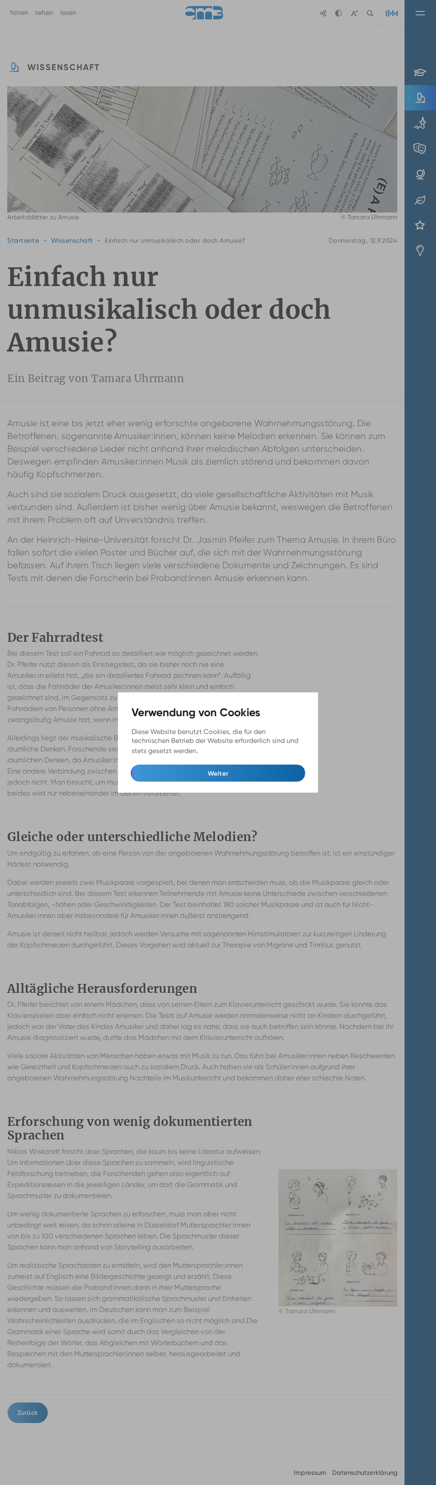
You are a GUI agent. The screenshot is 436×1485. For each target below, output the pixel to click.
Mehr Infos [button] (217, 751)
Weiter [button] (218, 773)
